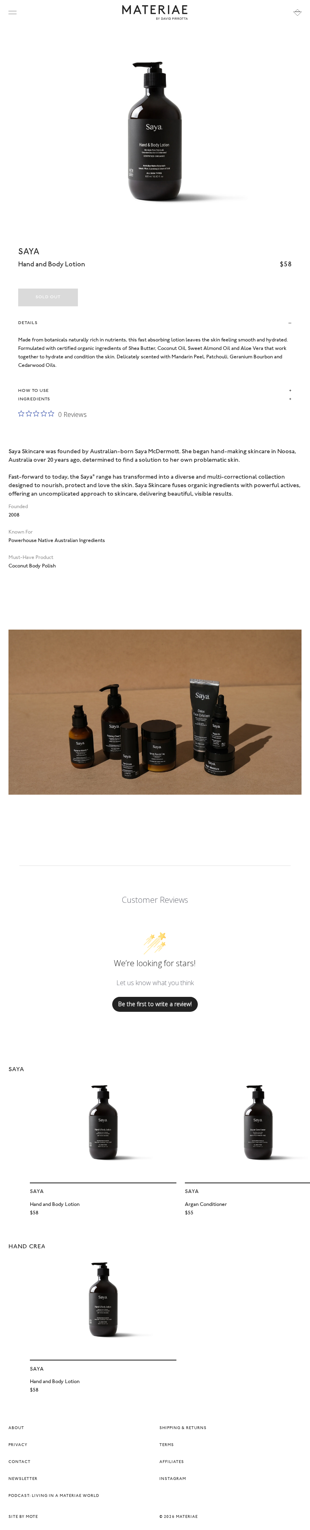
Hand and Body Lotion (55, 1204)
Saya (29, 252)
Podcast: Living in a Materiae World (53, 1496)
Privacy (17, 1445)
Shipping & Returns (183, 1428)
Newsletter (23, 1479)
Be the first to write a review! (155, 1004)
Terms (166, 1445)
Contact (19, 1462)
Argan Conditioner (206, 1204)
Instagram (172, 1479)
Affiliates (171, 1462)
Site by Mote (23, 1517)
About (16, 1428)
